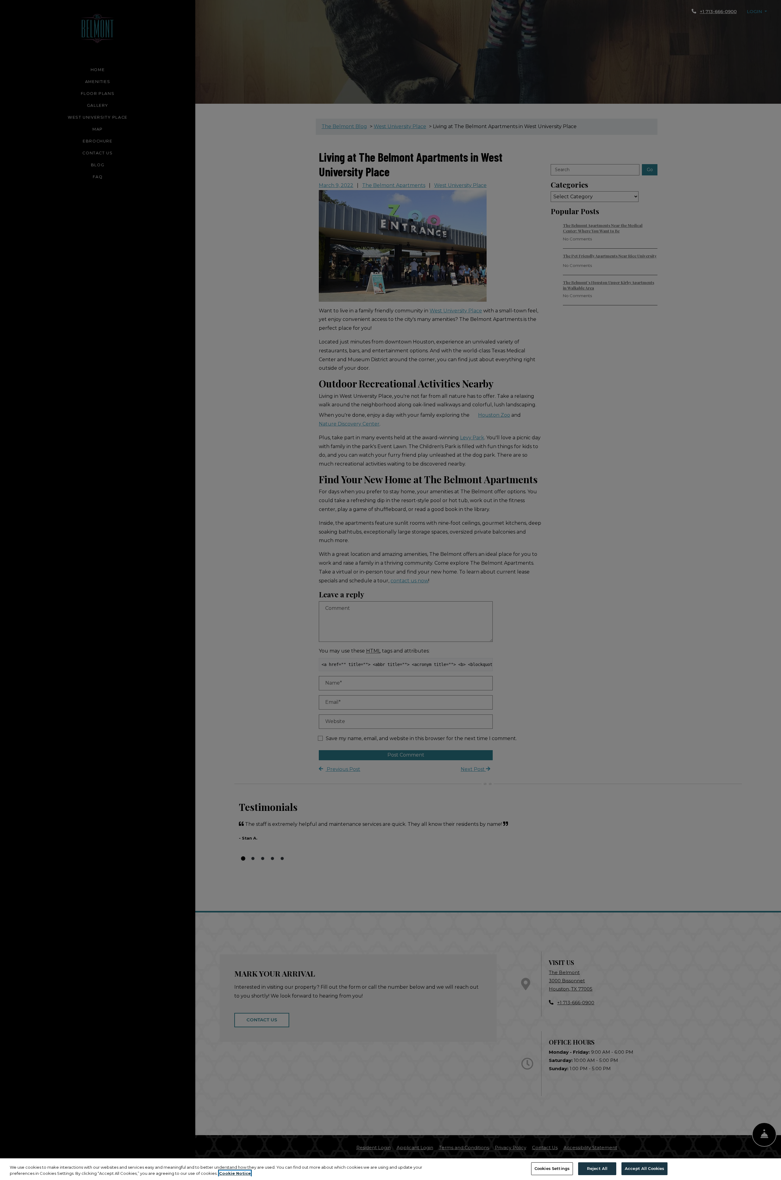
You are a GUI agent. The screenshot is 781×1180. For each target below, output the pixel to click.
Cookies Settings (552, 1168)
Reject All (597, 1168)
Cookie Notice (235, 1173)
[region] (390, 1169)
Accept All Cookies (644, 1168)
